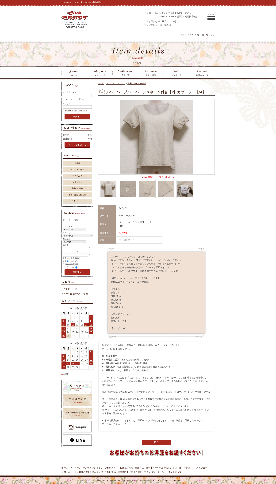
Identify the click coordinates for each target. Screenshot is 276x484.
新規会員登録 (96, 472)
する (65, 261)
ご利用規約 (110, 472)
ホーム (64, 467)
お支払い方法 (126, 467)
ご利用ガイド (70, 289)
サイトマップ (174, 472)
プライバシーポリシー (155, 472)
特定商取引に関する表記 (130, 472)
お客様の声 (82, 472)
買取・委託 (184, 467)
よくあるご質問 (199, 467)
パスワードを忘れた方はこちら (75, 110)
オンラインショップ (115, 83)
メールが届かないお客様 (76, 293)
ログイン (210, 35)
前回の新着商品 (77, 169)
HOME (101, 83)
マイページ (75, 467)
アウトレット (77, 201)
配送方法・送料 (143, 467)
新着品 (77, 163)
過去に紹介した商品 (136, 83)
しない (72, 261)
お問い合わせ (68, 472)
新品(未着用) (77, 188)
